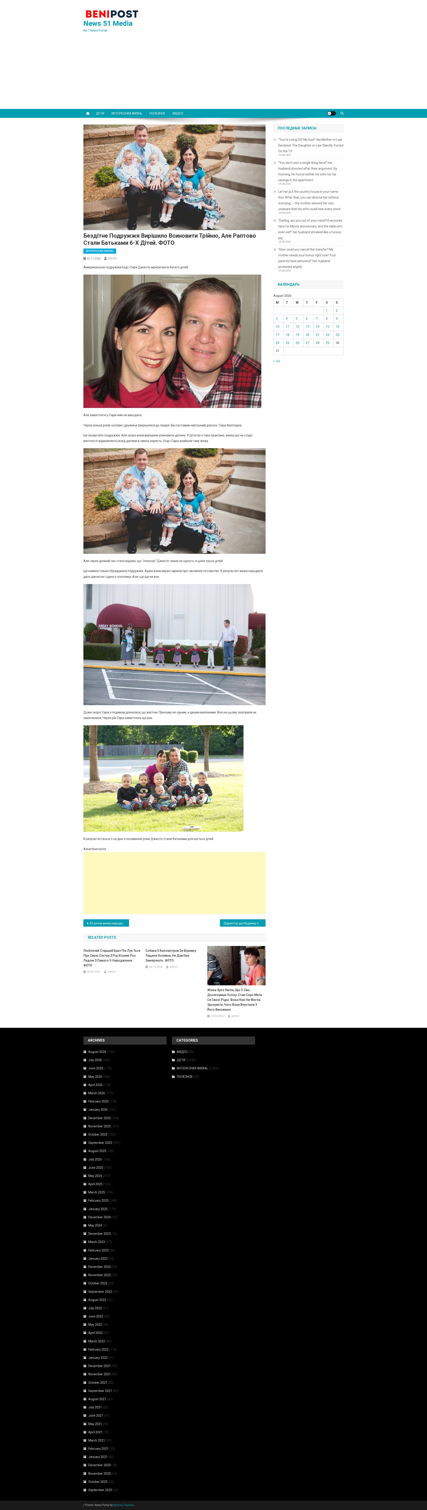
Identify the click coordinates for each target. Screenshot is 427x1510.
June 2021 (95, 1415)
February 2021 (98, 1448)
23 (337, 335)
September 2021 (100, 1391)
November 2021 (99, 1374)
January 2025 (98, 1209)
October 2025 (97, 1134)
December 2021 (99, 1366)
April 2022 (95, 1333)
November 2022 (99, 1275)
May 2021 (95, 1424)
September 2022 (100, 1291)
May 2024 (95, 1225)
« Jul (276, 361)
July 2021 (95, 1407)
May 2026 (95, 1076)
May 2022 (95, 1324)
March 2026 (96, 1093)
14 (317, 326)
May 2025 (95, 1176)
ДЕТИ (100, 113)
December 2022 (99, 1267)
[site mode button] (331, 113)
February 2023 (98, 1250)
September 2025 (100, 1143)
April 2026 (95, 1085)
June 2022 (95, 1316)
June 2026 (95, 1068)
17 (277, 335)
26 (297, 343)
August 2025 (97, 1151)
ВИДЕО (178, 113)
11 (287, 326)
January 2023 (98, 1258)
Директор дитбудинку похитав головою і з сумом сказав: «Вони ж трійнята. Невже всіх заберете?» (245, 923)
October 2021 (97, 1382)
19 (297, 335)
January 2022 (98, 1357)
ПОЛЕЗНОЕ (157, 113)
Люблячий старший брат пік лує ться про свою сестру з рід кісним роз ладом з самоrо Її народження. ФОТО (111, 958)
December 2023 (99, 1233)
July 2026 (95, 1060)
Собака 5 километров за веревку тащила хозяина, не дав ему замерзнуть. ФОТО (170, 955)
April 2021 (95, 1432)
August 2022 (97, 1300)
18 (287, 335)
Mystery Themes (123, 1505)
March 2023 (96, 1242)
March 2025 (96, 1192)
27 (307, 343)
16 (337, 326)
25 (287, 343)
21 (317, 335)
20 (307, 335)
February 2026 (98, 1101)
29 (327, 343)
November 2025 (99, 1126)
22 (327, 335)
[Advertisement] (213, 75)
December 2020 (99, 1465)
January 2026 (98, 1109)
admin (112, 258)
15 (327, 326)
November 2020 (99, 1473)
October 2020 (97, 1482)
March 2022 (96, 1341)
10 (277, 326)
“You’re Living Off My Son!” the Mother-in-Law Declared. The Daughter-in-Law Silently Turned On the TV (310, 145)
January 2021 (98, 1457)
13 (307, 326)
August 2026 (97, 1052)
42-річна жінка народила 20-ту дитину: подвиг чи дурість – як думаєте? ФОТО (109, 923)
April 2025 (95, 1184)
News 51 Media (108, 23)
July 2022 (95, 1308)
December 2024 (99, 1217)
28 (317, 343)
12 (297, 326)
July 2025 (95, 1159)
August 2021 (97, 1399)
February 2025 (98, 1200)
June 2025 (95, 1167)
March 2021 (96, 1440)
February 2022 (98, 1349)
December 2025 (99, 1118)
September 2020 (100, 1490)
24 (277, 343)
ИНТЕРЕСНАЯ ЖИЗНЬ (126, 113)
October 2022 (97, 1283)
